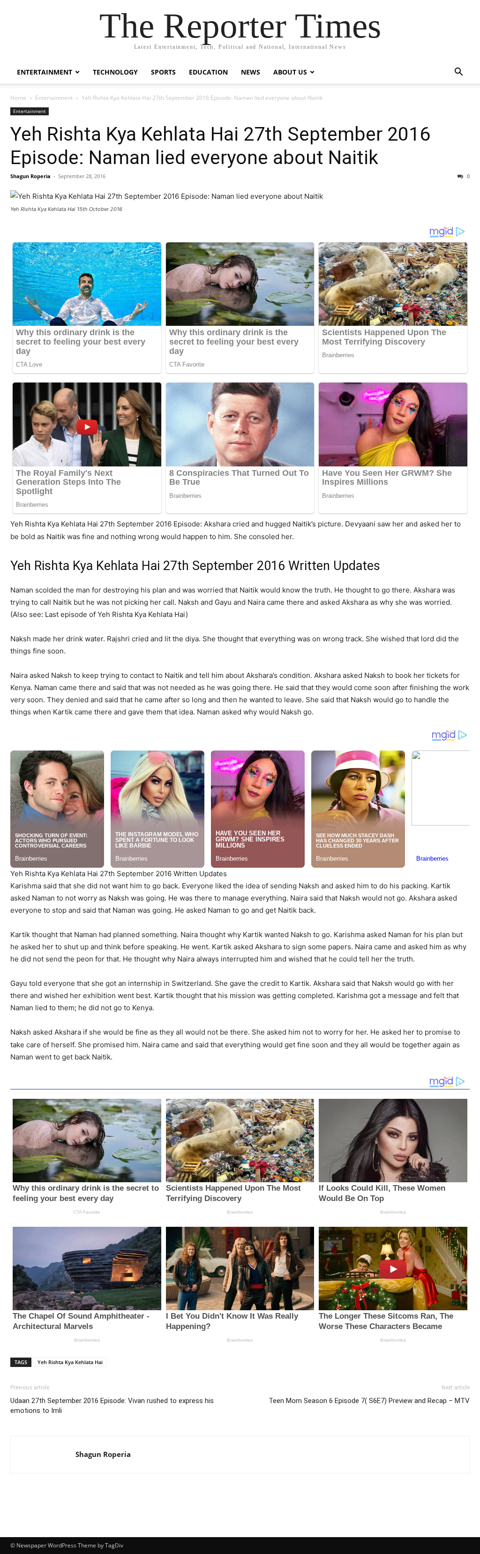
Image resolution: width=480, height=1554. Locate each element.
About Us (290, 72)
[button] (458, 72)
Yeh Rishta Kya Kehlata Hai (70, 1362)
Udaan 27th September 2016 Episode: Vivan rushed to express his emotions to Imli (112, 1405)
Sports (163, 72)
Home (18, 98)
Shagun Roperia (30, 176)
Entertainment (44, 72)
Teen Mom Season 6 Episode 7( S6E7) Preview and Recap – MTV (369, 1400)
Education (208, 72)
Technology (115, 72)
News (250, 72)
